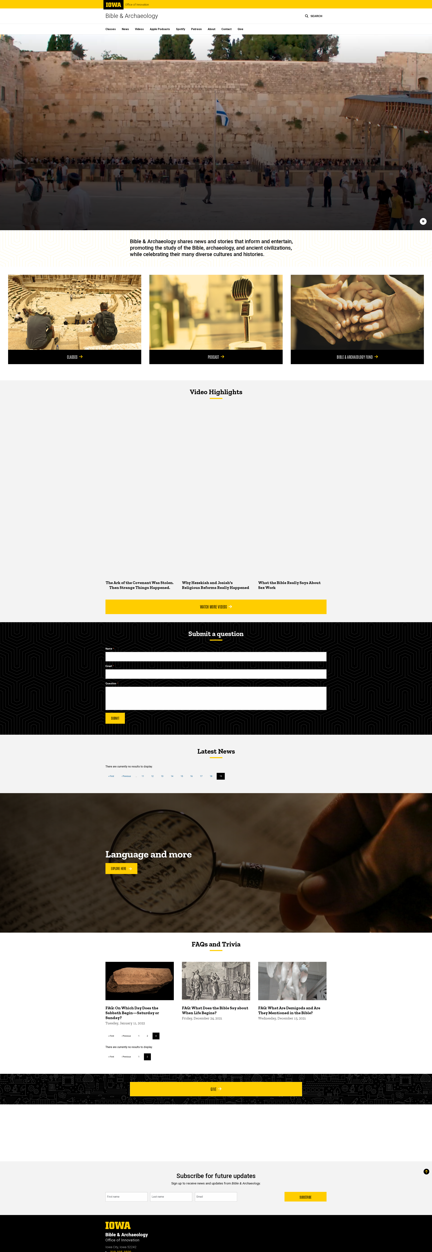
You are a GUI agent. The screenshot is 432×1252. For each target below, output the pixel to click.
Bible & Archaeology (131, 16)
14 (173, 776)
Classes (110, 29)
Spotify (180, 29)
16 (192, 776)
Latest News (216, 751)
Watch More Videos (213, 606)
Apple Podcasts (160, 29)
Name (108, 648)
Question (110, 683)
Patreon (196, 29)
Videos (139, 29)
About (211, 29)
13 (163, 776)
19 (222, 777)
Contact (226, 29)
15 (183, 776)
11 (144, 776)
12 (153, 776)
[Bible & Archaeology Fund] (357, 312)
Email (108, 666)
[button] (314, 16)
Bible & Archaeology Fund (355, 356)
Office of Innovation (137, 4)
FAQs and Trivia (216, 944)
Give (240, 29)
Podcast (213, 356)
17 (202, 776)
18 (212, 776)
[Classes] (74, 312)
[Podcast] (215, 312)
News (125, 29)
